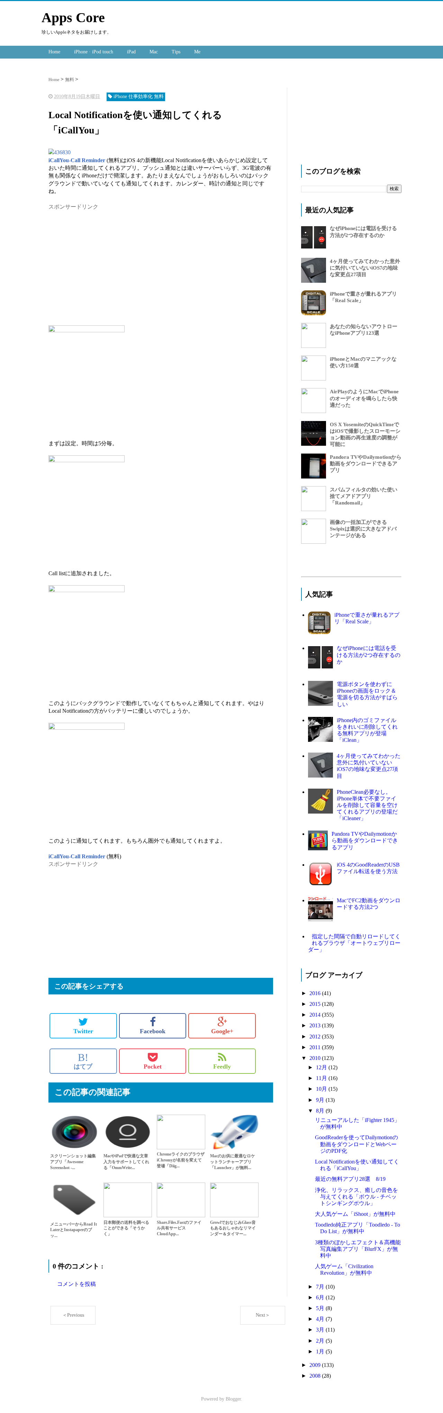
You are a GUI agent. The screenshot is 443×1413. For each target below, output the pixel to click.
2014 (315, 1015)
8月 (321, 1111)
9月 (321, 1100)
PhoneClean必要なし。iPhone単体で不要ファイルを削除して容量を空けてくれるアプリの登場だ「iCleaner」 (367, 805)
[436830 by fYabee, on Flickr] (59, 152)
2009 (315, 1365)
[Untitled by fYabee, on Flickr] (86, 330)
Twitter (83, 1031)
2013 (315, 1025)
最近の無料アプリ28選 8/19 (350, 1179)
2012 (315, 1036)
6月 (321, 1297)
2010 (315, 1058)
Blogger (233, 1399)
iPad (131, 51)
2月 (321, 1341)
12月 (322, 1067)
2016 (315, 993)
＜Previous (73, 1315)
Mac (154, 51)
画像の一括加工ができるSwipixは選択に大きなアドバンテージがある (363, 528)
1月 (321, 1351)
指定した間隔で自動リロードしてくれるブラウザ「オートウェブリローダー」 (354, 943)
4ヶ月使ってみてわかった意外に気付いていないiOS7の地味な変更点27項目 (365, 267)
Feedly (222, 1066)
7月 (321, 1287)
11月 (322, 1078)
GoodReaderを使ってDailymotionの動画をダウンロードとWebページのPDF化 (356, 1143)
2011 (315, 1047)
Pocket (153, 1066)
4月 (321, 1319)
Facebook (152, 1031)
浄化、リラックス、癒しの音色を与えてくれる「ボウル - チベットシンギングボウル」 (356, 1196)
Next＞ (263, 1315)
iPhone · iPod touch (93, 51)
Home (54, 51)
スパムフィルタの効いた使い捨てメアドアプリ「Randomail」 (363, 496)
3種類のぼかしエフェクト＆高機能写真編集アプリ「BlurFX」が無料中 (358, 1248)
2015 (315, 1004)
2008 (315, 1376)
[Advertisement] (106, 259)
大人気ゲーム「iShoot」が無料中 (355, 1214)
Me (197, 51)
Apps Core (73, 17)
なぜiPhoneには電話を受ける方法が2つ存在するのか (368, 654)
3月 (321, 1330)
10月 (322, 1089)
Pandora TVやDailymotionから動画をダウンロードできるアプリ (365, 463)
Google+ (222, 1031)
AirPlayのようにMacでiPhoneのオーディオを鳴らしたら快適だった (364, 398)
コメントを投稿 (76, 1284)
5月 (321, 1308)
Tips (176, 51)
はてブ (83, 1061)
